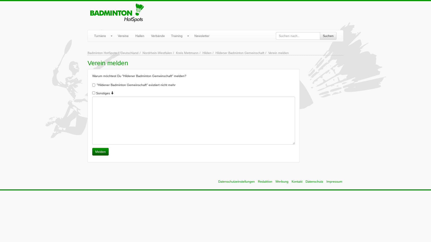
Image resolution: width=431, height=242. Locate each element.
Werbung (281, 181)
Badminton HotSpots (102, 53)
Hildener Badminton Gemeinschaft (240, 53)
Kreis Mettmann (187, 53)
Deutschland (130, 53)
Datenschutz (314, 181)
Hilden (206, 53)
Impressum (334, 181)
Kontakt (297, 181)
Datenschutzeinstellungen (236, 181)
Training (177, 36)
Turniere (100, 36)
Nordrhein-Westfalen (157, 53)
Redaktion (265, 181)
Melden (100, 151)
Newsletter (201, 36)
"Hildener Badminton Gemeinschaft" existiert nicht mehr (136, 85)
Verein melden (278, 53)
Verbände (158, 36)
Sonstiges (103, 93)
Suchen (328, 36)
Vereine (123, 36)
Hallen (139, 36)
